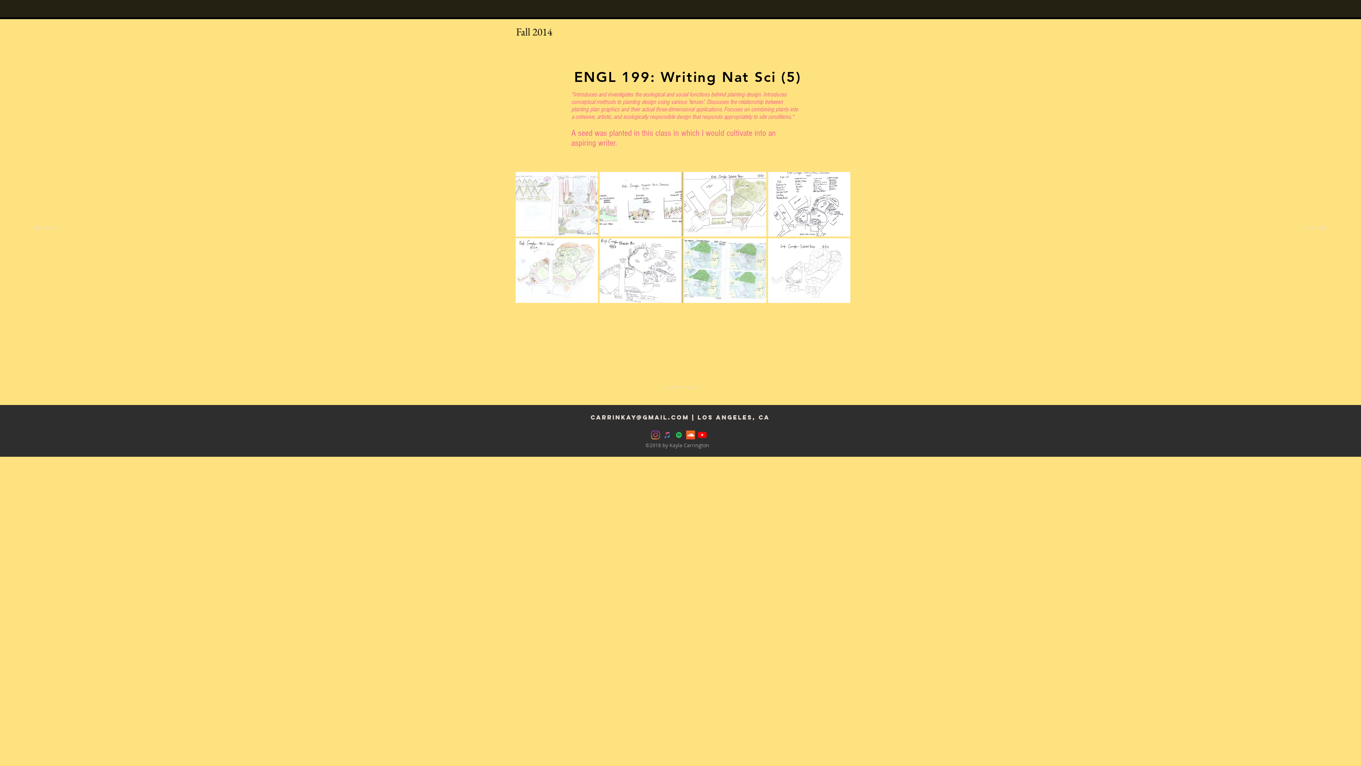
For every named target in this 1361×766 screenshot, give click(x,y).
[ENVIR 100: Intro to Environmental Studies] (667, 387)
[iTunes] (667, 435)
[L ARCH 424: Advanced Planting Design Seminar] (674, 387)
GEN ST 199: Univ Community (687, 76)
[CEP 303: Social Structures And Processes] (694, 387)
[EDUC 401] (688, 387)
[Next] (1315, 228)
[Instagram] (655, 435)
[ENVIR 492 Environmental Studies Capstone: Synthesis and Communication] (680, 387)
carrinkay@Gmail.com (639, 417)
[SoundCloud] (690, 435)
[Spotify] (678, 435)
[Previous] (46, 228)
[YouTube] (702, 435)
